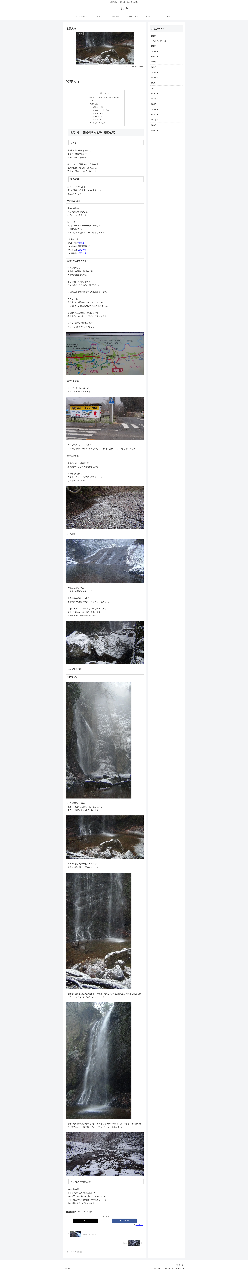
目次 (102, 93)
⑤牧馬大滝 (97, 119)
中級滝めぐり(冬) (81, 1212)
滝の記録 (94, 104)
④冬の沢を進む (98, 116)
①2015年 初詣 (98, 107)
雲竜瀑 (81, 243)
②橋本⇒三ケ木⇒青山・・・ (103, 110)
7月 (158, 41)
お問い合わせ (179, 1265)
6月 (161, 41)
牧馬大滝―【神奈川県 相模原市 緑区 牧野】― (106, 98)
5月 (165, 41)
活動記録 (70, 1212)
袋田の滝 (82, 253)
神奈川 (90, 1212)
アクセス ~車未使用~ (98, 123)
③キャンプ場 (98, 113)
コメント (94, 101)
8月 (154, 41)
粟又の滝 (82, 250)
